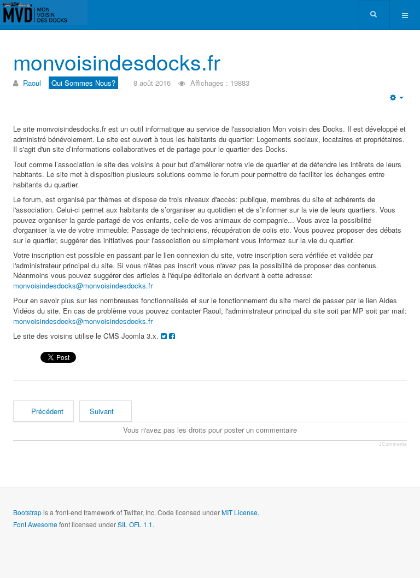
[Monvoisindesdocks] (44, 12)
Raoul (32, 83)
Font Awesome (35, 524)
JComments (393, 444)
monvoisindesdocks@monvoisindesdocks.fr (83, 285)
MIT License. (240, 512)
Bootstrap (27, 512)
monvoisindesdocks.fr (116, 61)
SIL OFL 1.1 (135, 524)
